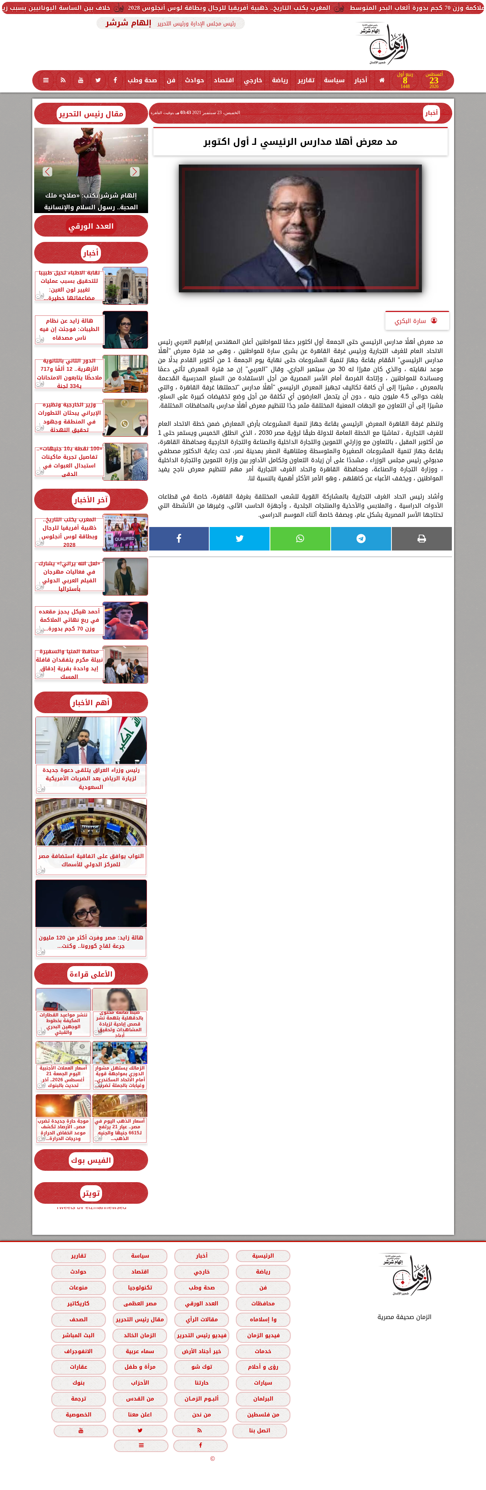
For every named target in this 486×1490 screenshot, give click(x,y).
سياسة (334, 80)
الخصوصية (78, 1415)
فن (171, 80)
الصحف (78, 1319)
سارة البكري (411, 321)
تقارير (306, 80)
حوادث (194, 80)
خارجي (253, 80)
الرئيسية (263, 1256)
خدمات (263, 1351)
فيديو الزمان (263, 1335)
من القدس (140, 1399)
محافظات (263, 1304)
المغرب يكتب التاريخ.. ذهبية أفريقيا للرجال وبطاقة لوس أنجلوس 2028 (277, 8)
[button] (134, 171)
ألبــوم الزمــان (202, 1399)
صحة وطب (142, 80)
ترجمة (78, 1399)
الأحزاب (140, 1383)
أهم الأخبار (91, 703)
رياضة (280, 80)
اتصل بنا (259, 1431)
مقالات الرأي (201, 1319)
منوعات (78, 1288)
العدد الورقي (91, 226)
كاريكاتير (78, 1304)
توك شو (201, 1367)
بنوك (78, 1383)
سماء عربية (140, 1351)
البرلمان (263, 1399)
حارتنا (201, 1383)
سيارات (263, 1383)
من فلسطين (263, 1415)
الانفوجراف (78, 1351)
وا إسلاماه (262, 1319)
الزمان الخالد (139, 1335)
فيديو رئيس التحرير (201, 1335)
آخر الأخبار (91, 500)
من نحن (201, 1415)
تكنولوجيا (140, 1288)
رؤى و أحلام (263, 1367)
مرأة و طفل (139, 1367)
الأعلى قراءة (91, 974)
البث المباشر (78, 1335)
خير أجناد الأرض (201, 1351)
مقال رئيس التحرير (91, 114)
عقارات (78, 1367)
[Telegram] (361, 539)
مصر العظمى (139, 1304)
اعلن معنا (140, 1415)
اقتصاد (224, 80)
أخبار (361, 80)
